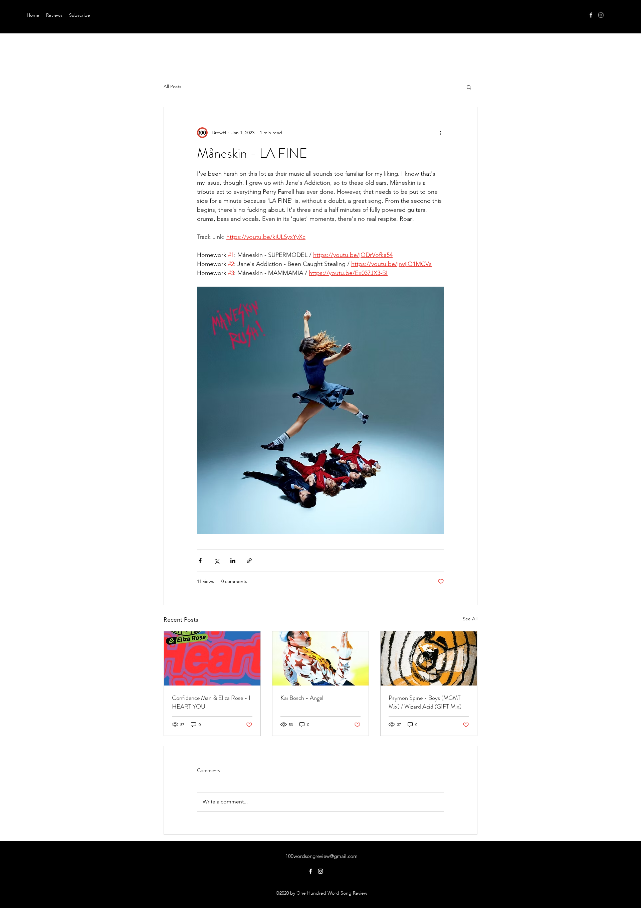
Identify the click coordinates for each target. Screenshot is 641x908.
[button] (469, 87)
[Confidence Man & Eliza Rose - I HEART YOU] (212, 658)
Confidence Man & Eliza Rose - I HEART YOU (211, 702)
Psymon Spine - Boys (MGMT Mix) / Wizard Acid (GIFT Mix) (425, 702)
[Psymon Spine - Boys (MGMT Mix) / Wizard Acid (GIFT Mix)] (429, 658)
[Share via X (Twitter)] (216, 561)
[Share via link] (249, 561)
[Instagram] (601, 15)
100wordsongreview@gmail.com (321, 856)
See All (470, 619)
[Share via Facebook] (200, 561)
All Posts (172, 87)
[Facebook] (591, 15)
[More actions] (440, 133)
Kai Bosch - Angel (302, 698)
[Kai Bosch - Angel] (320, 658)
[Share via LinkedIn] (233, 561)
